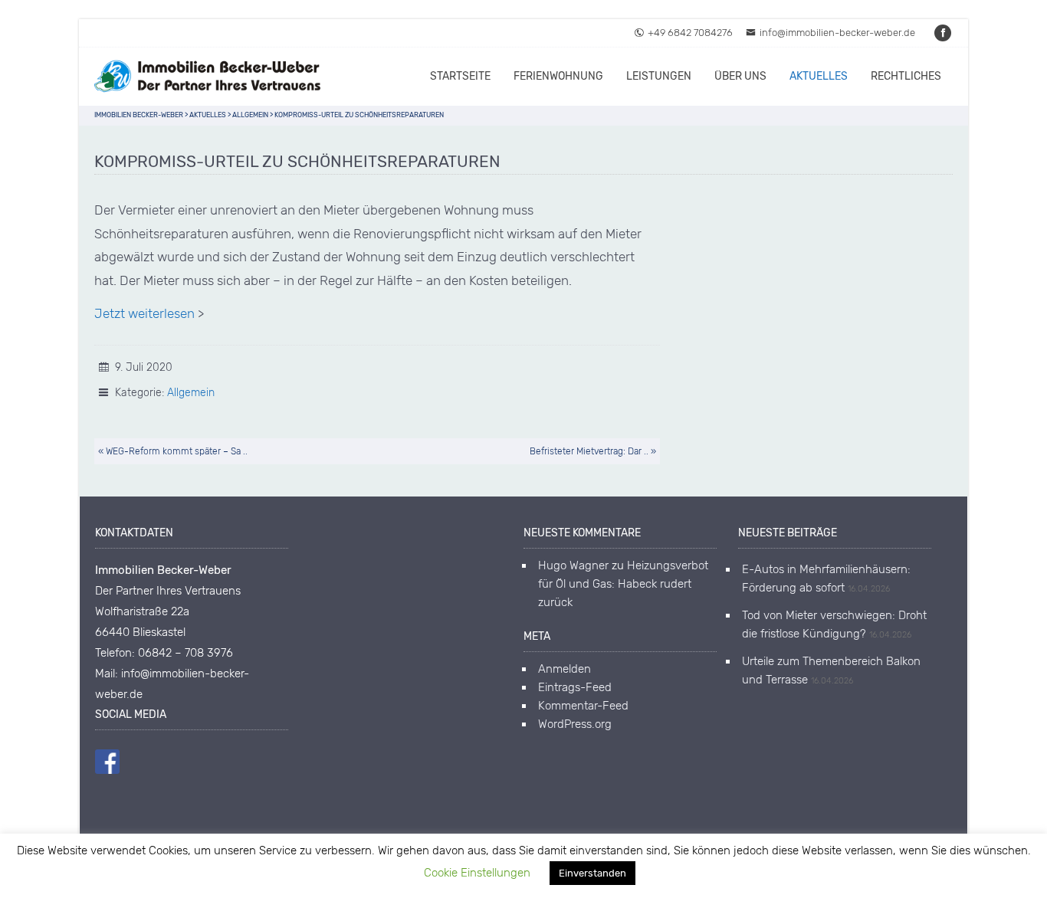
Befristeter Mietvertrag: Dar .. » (593, 451)
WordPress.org (575, 724)
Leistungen (658, 76)
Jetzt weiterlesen (144, 313)
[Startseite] (209, 76)
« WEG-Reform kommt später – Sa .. (173, 451)
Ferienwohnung (558, 76)
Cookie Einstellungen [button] (477, 873)
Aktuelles (818, 76)
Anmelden (564, 669)
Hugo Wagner (573, 565)
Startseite (460, 76)
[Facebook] (943, 32)
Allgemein (191, 392)
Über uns (740, 76)
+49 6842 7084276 (690, 32)
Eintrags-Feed (575, 687)
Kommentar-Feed (583, 706)
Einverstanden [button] (592, 873)
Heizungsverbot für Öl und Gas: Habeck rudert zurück (623, 584)
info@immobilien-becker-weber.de (837, 32)
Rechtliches (906, 76)
